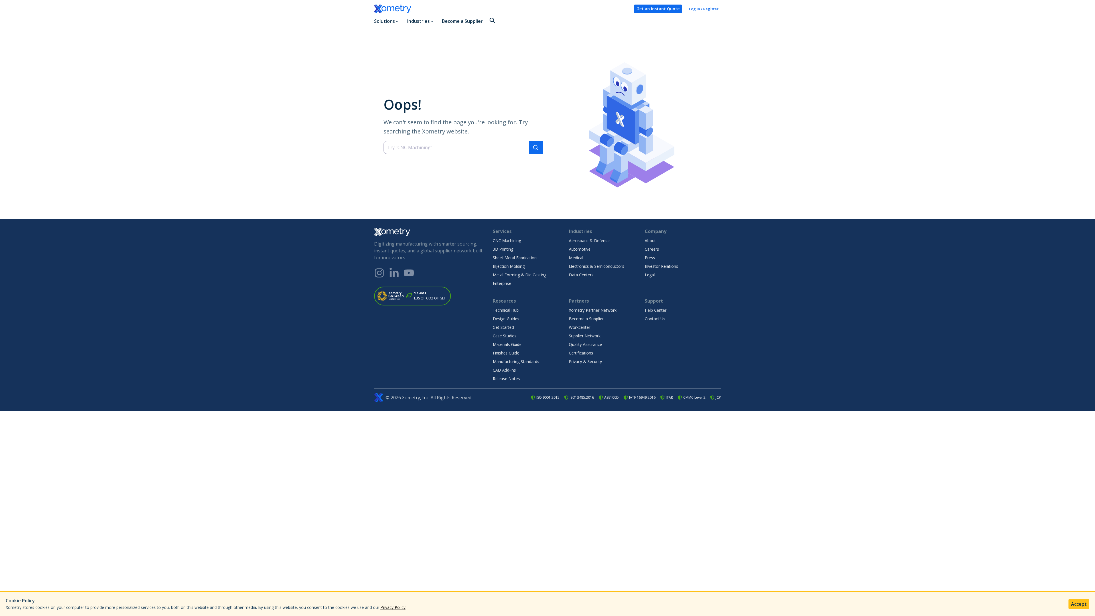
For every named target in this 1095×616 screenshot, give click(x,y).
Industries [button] (418, 21)
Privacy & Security (585, 361)
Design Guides (506, 318)
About (650, 240)
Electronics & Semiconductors (596, 266)
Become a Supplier (462, 21)
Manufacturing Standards (516, 361)
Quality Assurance (585, 344)
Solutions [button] (384, 21)
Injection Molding (509, 266)
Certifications (581, 353)
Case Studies (504, 336)
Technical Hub (506, 310)
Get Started (503, 327)
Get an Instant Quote (658, 8)
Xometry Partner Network (593, 310)
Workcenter (579, 327)
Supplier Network (585, 336)
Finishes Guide (506, 353)
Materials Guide (507, 344)
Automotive (580, 249)
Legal (650, 274)
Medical (576, 257)
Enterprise (502, 283)
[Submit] (536, 147)
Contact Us (655, 318)
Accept (1079, 604)
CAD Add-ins (504, 370)
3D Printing (503, 249)
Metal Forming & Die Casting (519, 274)
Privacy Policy (392, 607)
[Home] (501, 9)
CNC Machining (507, 240)
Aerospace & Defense (589, 240)
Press (650, 257)
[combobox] (463, 147)
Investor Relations (661, 266)
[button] (492, 21)
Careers (652, 249)
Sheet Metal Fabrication (515, 257)
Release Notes (506, 378)
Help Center (655, 310)
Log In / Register (704, 8)
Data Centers (581, 274)
